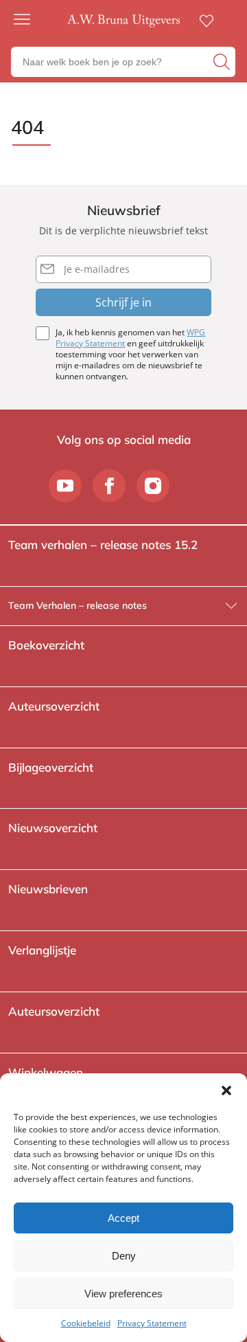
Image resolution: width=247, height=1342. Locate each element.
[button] (226, 1090)
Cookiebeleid (85, 1323)
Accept (123, 1218)
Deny (124, 1256)
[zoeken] (222, 62)
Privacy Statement (152, 1323)
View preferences (123, 1293)
